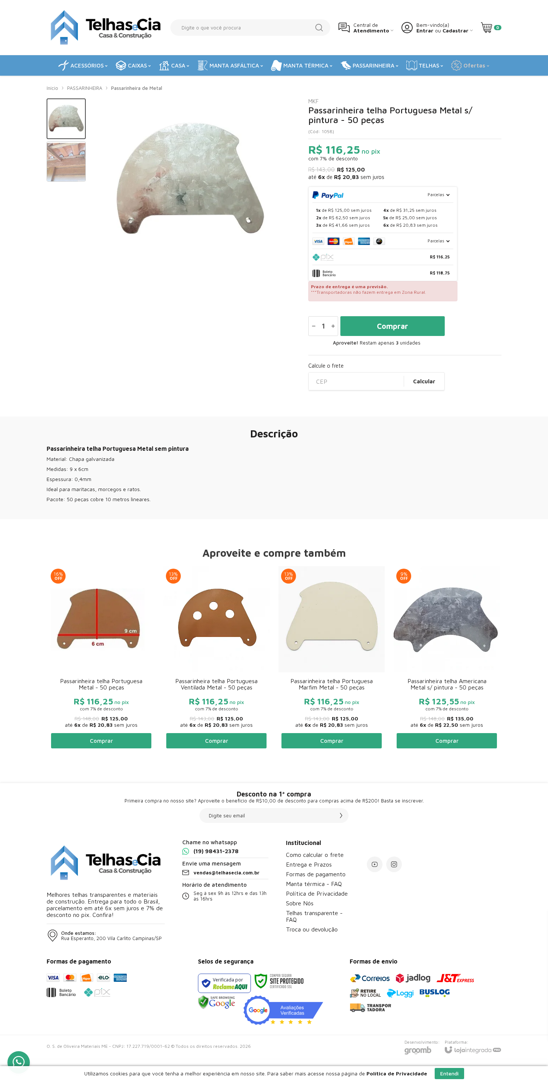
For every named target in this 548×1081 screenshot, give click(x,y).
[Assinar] (341, 815)
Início (52, 88)
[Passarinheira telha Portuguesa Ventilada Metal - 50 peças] (216, 658)
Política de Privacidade (317, 893)
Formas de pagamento (316, 874)
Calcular (424, 381)
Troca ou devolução (312, 929)
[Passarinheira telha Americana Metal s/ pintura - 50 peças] (447, 658)
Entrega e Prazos (309, 864)
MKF (313, 101)
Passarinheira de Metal (136, 88)
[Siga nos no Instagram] (394, 864)
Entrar (425, 30)
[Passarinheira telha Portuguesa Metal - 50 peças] (101, 658)
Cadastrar (456, 30)
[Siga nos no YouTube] (374, 864)
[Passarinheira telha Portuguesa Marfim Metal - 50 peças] (331, 658)
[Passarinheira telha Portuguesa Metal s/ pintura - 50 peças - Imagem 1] (66, 118)
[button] (66, 118)
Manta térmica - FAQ (314, 883)
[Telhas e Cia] (104, 27)
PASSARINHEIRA (84, 88)
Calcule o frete (326, 365)
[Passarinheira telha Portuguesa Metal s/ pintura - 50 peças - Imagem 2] (66, 162)
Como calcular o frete (315, 854)
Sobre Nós (300, 903)
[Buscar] (319, 27)
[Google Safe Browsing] (216, 1002)
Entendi (449, 1073)
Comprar (392, 326)
